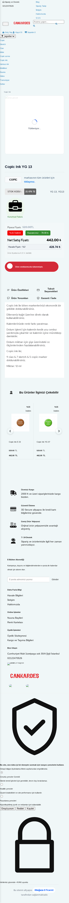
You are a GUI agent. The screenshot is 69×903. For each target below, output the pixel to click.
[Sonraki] (59, 431)
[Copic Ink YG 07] (48, 423)
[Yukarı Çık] (2, 36)
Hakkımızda (41, 14)
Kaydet (30, 808)
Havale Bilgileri (15, 595)
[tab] (19, 290)
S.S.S (38, 18)
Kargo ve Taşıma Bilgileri (20, 640)
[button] (34, 125)
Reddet (20, 808)
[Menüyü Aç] (6, 24)
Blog (37, 2)
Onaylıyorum (7, 808)
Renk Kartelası (15, 622)
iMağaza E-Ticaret (44, 890)
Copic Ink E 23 (15, 442)
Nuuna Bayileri (15, 617)
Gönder (55, 579)
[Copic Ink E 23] (20, 422)
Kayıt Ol (18, 32)
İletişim (38, 10)
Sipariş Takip (41, 6)
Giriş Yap (8, 32)
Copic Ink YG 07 (43, 442)
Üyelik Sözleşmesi (16, 635)
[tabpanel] (34, 340)
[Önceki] (10, 431)
